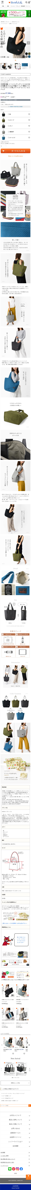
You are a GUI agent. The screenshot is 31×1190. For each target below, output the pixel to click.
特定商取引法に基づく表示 (7, 1162)
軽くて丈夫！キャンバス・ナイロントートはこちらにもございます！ (21, 940)
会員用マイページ (15, 1137)
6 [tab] (17, 18)
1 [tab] (11, 18)
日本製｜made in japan (6, 1100)
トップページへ (4, 1165)
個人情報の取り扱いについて (8, 1159)
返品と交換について (15, 1124)
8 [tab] (19, 18)
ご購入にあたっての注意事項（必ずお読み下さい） (15, 923)
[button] (2, 1045)
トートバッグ (4, 23)
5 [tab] (16, 18)
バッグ (2, 1095)
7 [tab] (18, 18)
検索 (26, 2)
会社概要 (15, 1146)
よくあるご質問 (4, 1155)
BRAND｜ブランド (5, 21)
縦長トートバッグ (13, 23)
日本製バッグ (8, 1095)
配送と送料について (15, 1120)
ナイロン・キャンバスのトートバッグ (16, 1093)
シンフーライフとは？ (15, 1141)
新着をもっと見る (15, 1083)
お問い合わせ (15, 1128)
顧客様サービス (15, 1133)
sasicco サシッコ (15, 21)
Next (29, 14)
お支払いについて (15, 1115)
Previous (1, 14)
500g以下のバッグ (9, 1098)
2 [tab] (12, 18)
